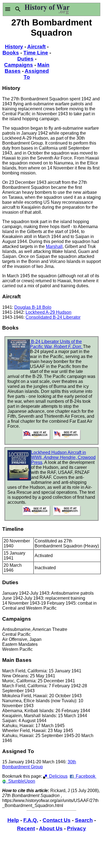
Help (13, 820)
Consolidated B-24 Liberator (53, 317)
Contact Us (57, 820)
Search (84, 820)
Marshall (54, 246)
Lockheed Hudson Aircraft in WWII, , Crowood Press (63, 457)
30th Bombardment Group (39, 764)
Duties (25, 59)
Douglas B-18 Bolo (32, 307)
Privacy (76, 828)
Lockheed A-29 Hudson (48, 312)
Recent (26, 828)
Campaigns (18, 65)
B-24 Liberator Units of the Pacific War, (56, 344)
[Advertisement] (76, 59)
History (14, 46)
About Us (51, 828)
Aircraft (36, 46)
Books (10, 53)
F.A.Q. (30, 820)
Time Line (35, 53)
